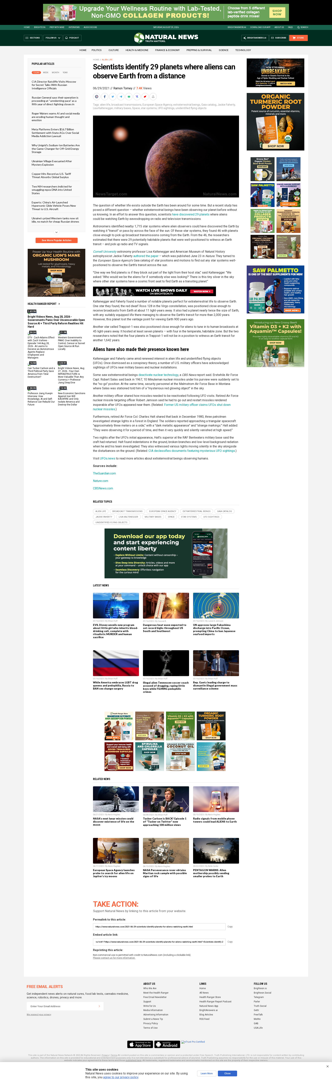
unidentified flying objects (191, 108)
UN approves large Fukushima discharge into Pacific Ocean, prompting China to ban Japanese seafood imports (214, 629)
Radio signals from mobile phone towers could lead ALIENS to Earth (215, 820)
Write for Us (149, 1006)
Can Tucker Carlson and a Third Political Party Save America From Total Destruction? (41, 372)
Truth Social (260, 1006)
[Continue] (99, 1006)
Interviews (74, 27)
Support (147, 1001)
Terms (114, 1055)
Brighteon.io (260, 988)
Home (27, 27)
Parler (257, 1001)
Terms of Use (150, 1028)
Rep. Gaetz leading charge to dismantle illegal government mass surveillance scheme (215, 685)
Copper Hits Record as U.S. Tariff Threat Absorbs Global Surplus (51, 175)
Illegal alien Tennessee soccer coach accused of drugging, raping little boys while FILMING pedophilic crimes (166, 687)
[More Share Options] (153, 96)
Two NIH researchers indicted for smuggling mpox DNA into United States (52, 190)
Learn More (207, 1073)
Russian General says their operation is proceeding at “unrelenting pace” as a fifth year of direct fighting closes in (55, 101)
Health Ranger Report (42, 303)
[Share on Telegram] (121, 96)
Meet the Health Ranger (155, 992)
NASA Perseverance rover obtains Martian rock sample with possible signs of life (165, 873)
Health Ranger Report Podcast (215, 1001)
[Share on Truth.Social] (137, 96)
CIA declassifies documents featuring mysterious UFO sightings (192, 451)
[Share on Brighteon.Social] (97, 96)
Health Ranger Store (210, 997)
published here (133, 1060)
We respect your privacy (39, 1014)
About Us (279, 27)
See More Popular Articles (56, 240)
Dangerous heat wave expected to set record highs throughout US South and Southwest (164, 628)
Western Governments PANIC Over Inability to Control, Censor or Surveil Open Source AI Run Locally (71, 343)
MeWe (257, 1019)
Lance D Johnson (215, 621)
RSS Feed (204, 1019)
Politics (97, 50)
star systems (149, 108)
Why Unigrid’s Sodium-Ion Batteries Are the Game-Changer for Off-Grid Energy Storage (56, 149)
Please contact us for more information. (114, 958)
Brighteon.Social (262, 992)
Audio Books (90, 27)
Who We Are (149, 988)
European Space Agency (157, 104)
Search (304, 27)
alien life (105, 104)
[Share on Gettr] (145, 96)
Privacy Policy (150, 1023)
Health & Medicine (137, 50)
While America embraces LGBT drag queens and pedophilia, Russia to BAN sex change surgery (115, 685)
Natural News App (208, 1006)
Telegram (259, 997)
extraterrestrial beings (186, 104)
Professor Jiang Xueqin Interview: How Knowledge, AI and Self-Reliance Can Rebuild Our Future (41, 399)
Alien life (107, 59)
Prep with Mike (57, 27)
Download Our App (260, 27)
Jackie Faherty (226, 104)
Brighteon (39, 27)
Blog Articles (206, 1014)
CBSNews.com (103, 488)
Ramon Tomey (122, 88)
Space (136, 108)
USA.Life (258, 1028)
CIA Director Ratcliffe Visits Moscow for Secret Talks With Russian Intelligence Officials (54, 85)
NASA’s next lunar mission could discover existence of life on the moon (113, 821)
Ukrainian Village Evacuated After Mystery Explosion (52, 162)
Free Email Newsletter (155, 997)
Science (223, 50)
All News (204, 992)
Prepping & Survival (199, 50)
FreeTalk (258, 1014)
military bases (122, 108)
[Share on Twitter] (113, 96)
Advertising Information (155, 1014)
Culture (114, 50)
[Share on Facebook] (105, 96)
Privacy (105, 1055)
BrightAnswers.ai (237, 27)
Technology (243, 50)
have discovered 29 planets (190, 214)
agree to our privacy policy (120, 1077)
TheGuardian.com (104, 473)
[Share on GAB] (129, 96)
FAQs (290, 27)
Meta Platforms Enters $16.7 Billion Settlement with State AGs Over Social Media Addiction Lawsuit (55, 133)
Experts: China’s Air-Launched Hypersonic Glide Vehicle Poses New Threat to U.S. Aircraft (54, 206)
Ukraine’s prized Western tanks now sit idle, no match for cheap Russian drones (55, 220)
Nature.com (100, 481)
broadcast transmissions (126, 104)
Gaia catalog (208, 104)
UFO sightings (166, 108)
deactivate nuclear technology (158, 375)
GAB (256, 1023)
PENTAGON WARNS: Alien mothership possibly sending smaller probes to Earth (211, 873)
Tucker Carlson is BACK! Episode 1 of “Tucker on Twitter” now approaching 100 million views (164, 821)
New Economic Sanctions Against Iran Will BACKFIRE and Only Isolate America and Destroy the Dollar (71, 399)
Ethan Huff (112, 621)
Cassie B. (162, 621)
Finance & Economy (167, 50)
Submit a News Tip (153, 1019)
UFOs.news (107, 458)
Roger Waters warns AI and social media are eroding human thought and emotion (56, 117)
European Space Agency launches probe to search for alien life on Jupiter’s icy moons (114, 873)
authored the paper (146, 256)
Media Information (153, 1010)
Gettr (256, 1010)
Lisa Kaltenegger (103, 108)
